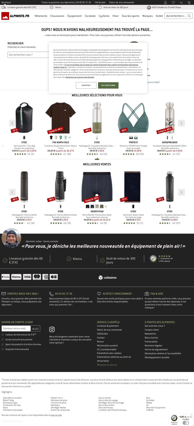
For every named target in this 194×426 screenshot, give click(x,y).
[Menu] (191, 416)
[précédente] (12, 123)
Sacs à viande (105, 397)
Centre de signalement (156, 349)
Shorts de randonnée (60, 410)
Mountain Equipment (155, 407)
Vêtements (41, 16)
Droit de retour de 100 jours (116, 7)
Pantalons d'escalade (12, 410)
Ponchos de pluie (58, 402)
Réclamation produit (107, 345)
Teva (148, 397)
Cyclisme (104, 16)
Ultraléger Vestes (58, 407)
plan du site (56, 415)
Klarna (58, 7)
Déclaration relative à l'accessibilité (163, 353)
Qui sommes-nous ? (155, 325)
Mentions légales (153, 345)
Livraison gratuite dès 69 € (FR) (21, 7)
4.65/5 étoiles (166, 7)
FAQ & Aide (102, 333)
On (147, 405)
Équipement (74, 16)
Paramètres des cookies (109, 353)
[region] (98, 68)
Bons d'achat (151, 337)
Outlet (159, 16)
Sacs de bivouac (106, 407)
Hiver (115, 16)
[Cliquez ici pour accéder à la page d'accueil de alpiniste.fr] (16, 15)
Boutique (6, 2)
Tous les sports (130, 16)
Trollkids (149, 410)
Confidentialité (108, 349)
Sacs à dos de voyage (108, 400)
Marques (147, 16)
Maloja (149, 402)
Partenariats (151, 341)
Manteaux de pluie (59, 400)
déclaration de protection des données (80, 77)
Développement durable (157, 357)
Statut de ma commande (109, 329)
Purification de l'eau (12, 405)
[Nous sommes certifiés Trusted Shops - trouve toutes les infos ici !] (153, 259)
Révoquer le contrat (107, 364)
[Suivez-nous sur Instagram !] (54, 330)
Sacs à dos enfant (106, 405)
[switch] (186, 423)
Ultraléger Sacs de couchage (111, 402)
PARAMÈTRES (86, 85)
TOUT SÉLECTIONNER (108, 85)
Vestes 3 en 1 (57, 397)
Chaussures (57, 16)
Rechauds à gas (10, 402)
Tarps (5, 407)
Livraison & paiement (108, 325)
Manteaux (55, 405)
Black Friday (8, 400)
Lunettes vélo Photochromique (112, 410)
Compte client (152, 329)
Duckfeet (150, 400)
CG (98, 349)
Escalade (90, 16)
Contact (101, 337)
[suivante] (181, 123)
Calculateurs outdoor (12, 397)
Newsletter (150, 333)
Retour (100, 341)
